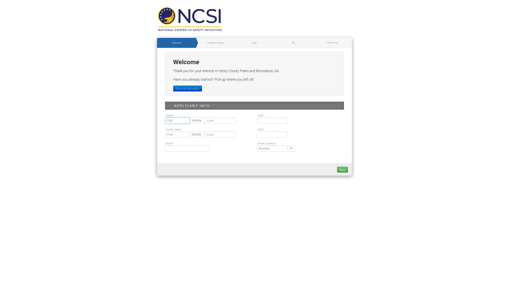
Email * (170, 143)
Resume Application (187, 88)
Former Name (173, 129)
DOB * (261, 115)
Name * (170, 115)
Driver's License (266, 143)
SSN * (261, 129)
